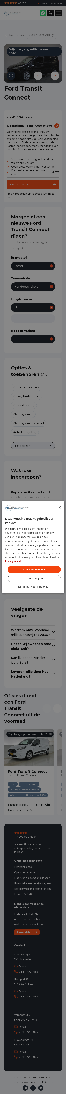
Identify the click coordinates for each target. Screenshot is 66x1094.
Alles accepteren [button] (34, 569)
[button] (33, 587)
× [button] (59, 507)
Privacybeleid (13, 561)
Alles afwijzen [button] (34, 578)
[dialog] (33, 547)
